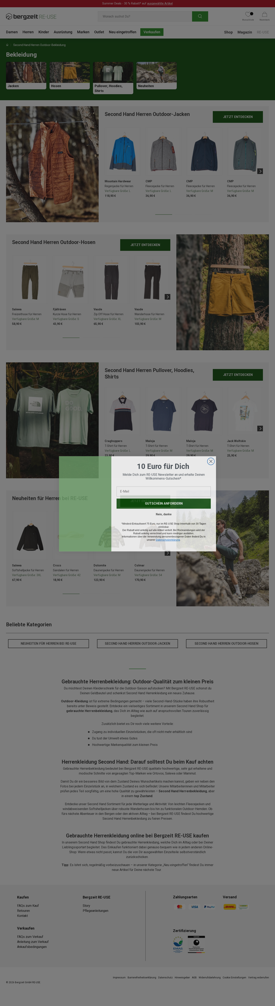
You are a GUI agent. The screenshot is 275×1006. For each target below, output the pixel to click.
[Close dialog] (210, 460)
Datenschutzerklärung (168, 539)
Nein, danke (164, 513)
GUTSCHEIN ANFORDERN (164, 503)
